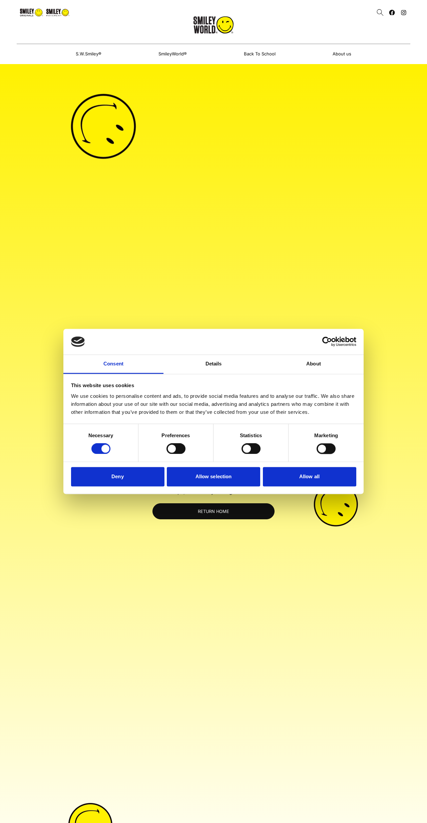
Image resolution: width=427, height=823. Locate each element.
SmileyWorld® (172, 53)
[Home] (213, 24)
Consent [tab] (113, 363)
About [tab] (313, 363)
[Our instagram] (403, 12)
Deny (117, 476)
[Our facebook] (392, 12)
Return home (213, 511)
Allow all (309, 476)
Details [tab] (213, 363)
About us (342, 53)
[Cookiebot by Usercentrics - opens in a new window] (327, 342)
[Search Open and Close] (380, 12)
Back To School (260, 53)
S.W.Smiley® (88, 53)
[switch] (175, 449)
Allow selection (213, 476)
